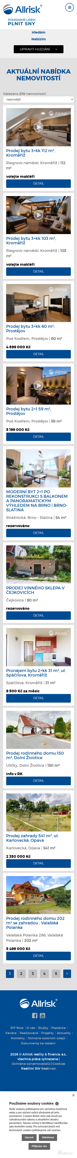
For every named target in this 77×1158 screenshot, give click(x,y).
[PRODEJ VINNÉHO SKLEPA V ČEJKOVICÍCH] (38, 564)
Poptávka (58, 1028)
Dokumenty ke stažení (38, 1043)
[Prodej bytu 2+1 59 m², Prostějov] (38, 385)
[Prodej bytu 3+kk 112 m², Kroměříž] (38, 127)
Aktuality (64, 1033)
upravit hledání (35, 49)
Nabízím (38, 39)
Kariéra (11, 1033)
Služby (43, 1028)
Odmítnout (48, 1137)
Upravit (29, 1137)
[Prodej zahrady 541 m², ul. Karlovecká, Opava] (38, 812)
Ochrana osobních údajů (46, 1038)
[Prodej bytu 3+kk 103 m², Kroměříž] (38, 215)
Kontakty (18, 1038)
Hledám (38, 32)
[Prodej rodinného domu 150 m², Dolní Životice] (38, 729)
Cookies (58, 1064)
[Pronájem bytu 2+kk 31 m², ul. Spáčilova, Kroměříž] (38, 647)
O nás (30, 1028)
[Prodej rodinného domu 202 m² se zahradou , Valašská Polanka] (38, 895)
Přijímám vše (39, 1146)
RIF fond (16, 1028)
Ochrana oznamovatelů (31, 1064)
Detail (38, 183)
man (48, 1068)
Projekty (47, 1033)
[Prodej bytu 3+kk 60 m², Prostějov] (38, 303)
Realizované (29, 1033)
